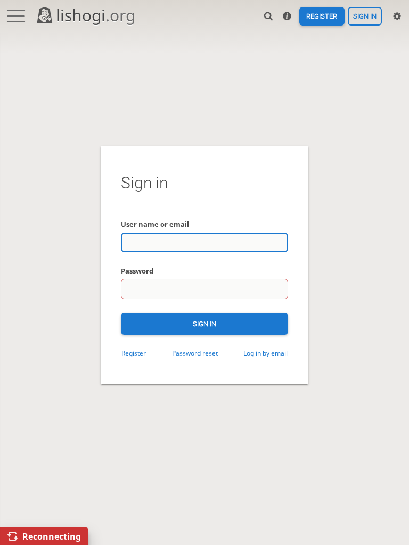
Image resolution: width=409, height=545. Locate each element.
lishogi (95, 15)
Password (137, 271)
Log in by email (265, 353)
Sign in (365, 16)
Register (321, 16)
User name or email (155, 224)
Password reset (195, 353)
